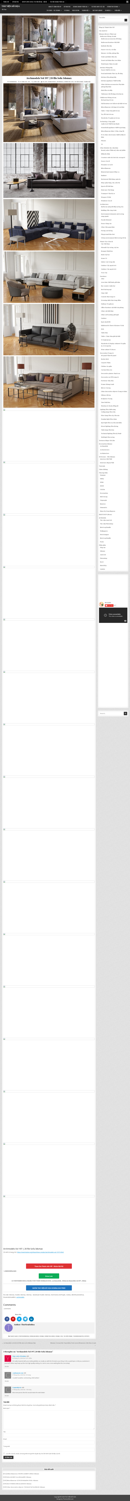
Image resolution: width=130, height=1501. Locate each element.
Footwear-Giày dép (107, 380)
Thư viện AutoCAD (106, 520)
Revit (101, 562)
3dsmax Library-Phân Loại (80, 7)
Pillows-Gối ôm (106, 395)
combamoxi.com (17, 1373)
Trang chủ (6, 2)
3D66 (101, 482)
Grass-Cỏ (104, 258)
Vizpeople (103, 500)
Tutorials (67, 10)
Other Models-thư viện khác (109, 148)
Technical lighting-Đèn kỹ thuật (111, 433)
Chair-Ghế (104, 293)
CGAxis (16, 1336)
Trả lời (7, 1366)
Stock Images (104, 534)
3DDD (102, 486)
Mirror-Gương (106, 388)
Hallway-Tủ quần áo (107, 304)
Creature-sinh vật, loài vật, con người (113, 157)
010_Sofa (45, 82)
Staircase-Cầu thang (107, 190)
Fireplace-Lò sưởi (107, 164)
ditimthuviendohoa (23, 1336)
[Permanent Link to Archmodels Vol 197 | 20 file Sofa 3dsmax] (49, 45)
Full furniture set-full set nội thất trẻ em (114, 103)
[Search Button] (127, 2)
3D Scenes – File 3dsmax (53, 10)
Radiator (104, 175)
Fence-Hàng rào (106, 223)
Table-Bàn (104, 333)
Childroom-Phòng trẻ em (108, 97)
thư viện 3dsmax (67, 1336)
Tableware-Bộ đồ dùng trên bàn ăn (112, 94)
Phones (103, 140)
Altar (102, 278)
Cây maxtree (67, 7)
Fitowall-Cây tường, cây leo (110, 247)
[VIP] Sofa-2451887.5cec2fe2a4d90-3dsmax (17, 1477)
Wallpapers (104, 531)
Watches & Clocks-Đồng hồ (109, 406)
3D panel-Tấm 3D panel (108, 355)
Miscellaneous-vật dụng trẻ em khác (112, 107)
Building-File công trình (108, 210)
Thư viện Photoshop (106, 524)
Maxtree (103, 504)
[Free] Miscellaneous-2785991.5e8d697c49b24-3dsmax (21, 1474)
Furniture (103, 276)
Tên (4, 1432)
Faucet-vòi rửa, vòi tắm (108, 49)
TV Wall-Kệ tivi (106, 340)
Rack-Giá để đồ (105, 322)
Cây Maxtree (15, 2)
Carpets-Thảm (105, 362)
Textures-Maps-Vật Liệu (98, 7)
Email (5, 1439)
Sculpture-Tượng (106, 398)
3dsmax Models (52, 82)
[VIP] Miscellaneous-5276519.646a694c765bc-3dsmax (20, 1480)
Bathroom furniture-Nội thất (110, 42)
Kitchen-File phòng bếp (108, 77)
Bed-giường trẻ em (107, 100)
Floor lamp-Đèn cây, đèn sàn (110, 415)
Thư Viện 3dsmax (78, 82)
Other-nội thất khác (107, 311)
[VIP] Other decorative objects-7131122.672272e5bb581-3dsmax (24, 1487)
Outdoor (104, 318)
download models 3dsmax (37, 1336)
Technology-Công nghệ (107, 121)
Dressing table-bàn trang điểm (111, 300)
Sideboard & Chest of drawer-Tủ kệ (112, 325)
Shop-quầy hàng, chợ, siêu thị (110, 183)
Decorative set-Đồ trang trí (110, 377)
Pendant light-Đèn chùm (109, 419)
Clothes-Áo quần (106, 366)
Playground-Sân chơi (108, 234)
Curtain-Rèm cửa (106, 370)
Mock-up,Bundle (105, 527)
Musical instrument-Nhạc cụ (110, 172)
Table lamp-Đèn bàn (107, 430)
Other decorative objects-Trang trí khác (114, 391)
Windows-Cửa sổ (106, 201)
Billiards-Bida (105, 154)
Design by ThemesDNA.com (65, 1499)
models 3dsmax (55, 1336)
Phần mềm (117, 10)
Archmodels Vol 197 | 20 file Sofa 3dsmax (49, 78)
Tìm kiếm (102, 17)
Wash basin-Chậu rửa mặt (109, 64)
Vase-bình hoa (105, 402)
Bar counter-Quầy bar (108, 286)
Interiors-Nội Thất (106, 459)
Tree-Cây (104, 272)
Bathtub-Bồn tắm (106, 46)
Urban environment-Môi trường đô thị (113, 238)
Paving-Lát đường (107, 230)
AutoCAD (103, 554)
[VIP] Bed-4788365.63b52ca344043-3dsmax (17, 1484)
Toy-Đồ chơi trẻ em (107, 114)
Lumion (102, 569)
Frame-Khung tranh (107, 384)
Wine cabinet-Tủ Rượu (108, 349)
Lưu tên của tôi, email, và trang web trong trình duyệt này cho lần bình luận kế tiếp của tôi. (33, 1453)
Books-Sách (105, 359)
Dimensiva (103, 507)
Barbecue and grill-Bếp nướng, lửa (112, 207)
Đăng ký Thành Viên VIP (55, 7)
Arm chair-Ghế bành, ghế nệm (110, 282)
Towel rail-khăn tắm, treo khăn (111, 60)
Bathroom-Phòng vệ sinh (108, 36)
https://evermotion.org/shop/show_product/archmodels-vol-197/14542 (40, 1252)
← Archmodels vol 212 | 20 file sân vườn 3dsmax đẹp (19, 1343)
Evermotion (67, 82)
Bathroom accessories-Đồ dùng (111, 39)
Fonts (102, 542)
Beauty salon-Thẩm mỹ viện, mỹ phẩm (113, 150)
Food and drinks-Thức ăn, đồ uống (112, 73)
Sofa (72, 82)
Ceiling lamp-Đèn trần (108, 412)
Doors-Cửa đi (105, 161)
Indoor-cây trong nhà (108, 262)
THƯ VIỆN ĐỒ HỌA (11, 6)
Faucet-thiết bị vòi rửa (108, 70)
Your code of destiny (19, 1356)
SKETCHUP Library (97, 10)
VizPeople (86, 1336)
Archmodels (60, 82)
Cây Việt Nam (105, 244)
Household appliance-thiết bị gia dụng (113, 127)
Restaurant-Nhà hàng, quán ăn (110, 179)
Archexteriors (104, 450)
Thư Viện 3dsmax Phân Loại (57, 2)
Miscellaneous (105, 168)
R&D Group (103, 496)
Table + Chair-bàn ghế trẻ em (110, 111)
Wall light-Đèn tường (108, 437)
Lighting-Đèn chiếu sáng (108, 409)
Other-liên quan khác (108, 227)
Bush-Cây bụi (105, 254)
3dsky (102, 478)
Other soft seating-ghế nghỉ (110, 315)
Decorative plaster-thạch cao (110, 373)
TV (102, 144)
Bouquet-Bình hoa (107, 251)
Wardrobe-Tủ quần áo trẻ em (110, 118)
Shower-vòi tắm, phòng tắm (110, 53)
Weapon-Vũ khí (106, 197)
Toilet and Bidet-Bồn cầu (109, 57)
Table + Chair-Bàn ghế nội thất (110, 336)
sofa (61, 1336)
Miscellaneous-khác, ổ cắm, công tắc (112, 131)
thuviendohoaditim (78, 1336)
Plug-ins (102, 547)
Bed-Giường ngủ (106, 289)
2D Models (108, 10)
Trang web (6, 1446)
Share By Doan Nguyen (107, 511)
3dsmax (102, 551)
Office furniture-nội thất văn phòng (112, 307)
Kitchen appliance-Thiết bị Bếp (111, 81)
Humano (103, 475)
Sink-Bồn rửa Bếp (106, 90)
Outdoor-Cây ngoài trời (108, 265)
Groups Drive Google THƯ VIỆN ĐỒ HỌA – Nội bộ (34, 2)
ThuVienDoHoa (13, 81)
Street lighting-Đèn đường (109, 426)
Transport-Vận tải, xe (108, 193)
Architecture (104, 204)
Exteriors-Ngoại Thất (107, 462)
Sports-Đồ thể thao (107, 186)
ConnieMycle (16, 1387)
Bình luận (6, 1408)
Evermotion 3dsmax (112, 7)
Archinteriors (104, 453)
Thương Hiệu (85, 10)
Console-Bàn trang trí (108, 296)
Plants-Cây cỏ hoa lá (106, 241)
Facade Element (106, 220)
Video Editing (75, 10)
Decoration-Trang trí (107, 353)
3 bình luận (36, 81)
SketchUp (103, 565)
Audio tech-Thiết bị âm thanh (110, 124)
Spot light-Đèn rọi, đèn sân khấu (111, 422)
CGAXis (102, 489)
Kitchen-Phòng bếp (106, 67)
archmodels (20, 1297)
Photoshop (103, 558)
